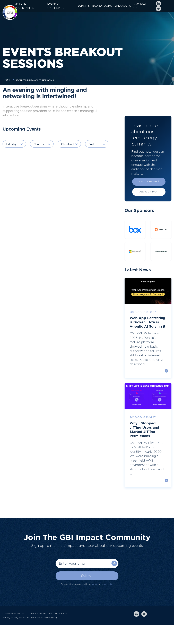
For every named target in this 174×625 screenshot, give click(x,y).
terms (94, 584)
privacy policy (107, 584)
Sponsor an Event (148, 181)
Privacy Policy (10, 618)
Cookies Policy (49, 618)
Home (7, 80)
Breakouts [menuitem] (123, 5)
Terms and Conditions (30, 618)
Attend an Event (149, 192)
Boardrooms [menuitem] (102, 5)
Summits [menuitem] (84, 5)
